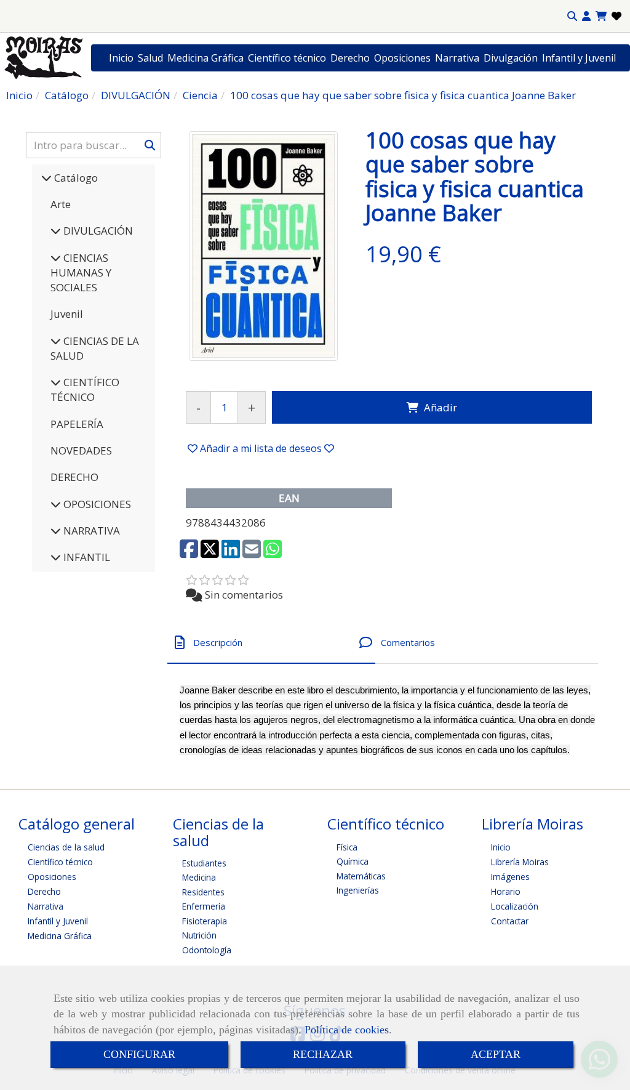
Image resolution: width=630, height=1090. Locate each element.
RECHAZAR (323, 1054)
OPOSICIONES (96, 504)
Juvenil (66, 314)
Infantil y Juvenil (579, 58)
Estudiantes (204, 863)
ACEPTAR (495, 1054)
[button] (586, 16)
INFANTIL (85, 557)
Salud (150, 58)
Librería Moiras (520, 862)
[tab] (271, 642)
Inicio (121, 58)
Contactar (509, 921)
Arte (60, 204)
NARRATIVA (90, 530)
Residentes (203, 892)
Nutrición (199, 935)
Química (353, 861)
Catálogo (75, 178)
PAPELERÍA (76, 424)
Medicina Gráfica (205, 58)
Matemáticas (361, 876)
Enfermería (203, 906)
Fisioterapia (204, 921)
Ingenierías (358, 890)
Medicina (199, 877)
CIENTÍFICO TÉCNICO (84, 389)
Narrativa (457, 58)
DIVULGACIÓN (97, 231)
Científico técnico (287, 58)
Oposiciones (402, 58)
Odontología (206, 950)
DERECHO (74, 477)
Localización (514, 906)
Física (347, 847)
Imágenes (510, 876)
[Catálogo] (46, 178)
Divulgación (511, 58)
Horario (505, 891)
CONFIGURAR (139, 1054)
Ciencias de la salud (66, 847)
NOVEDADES (81, 450)
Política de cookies (347, 1029)
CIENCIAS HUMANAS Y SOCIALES (80, 273)
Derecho (350, 58)
